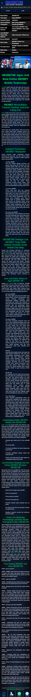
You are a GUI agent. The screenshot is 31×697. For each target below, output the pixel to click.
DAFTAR (8, 10)
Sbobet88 (4, 87)
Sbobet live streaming (16, 552)
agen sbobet (9, 283)
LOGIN (22, 10)
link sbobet (7, 253)
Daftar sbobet (5, 424)
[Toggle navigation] (2, 3)
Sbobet (3, 113)
